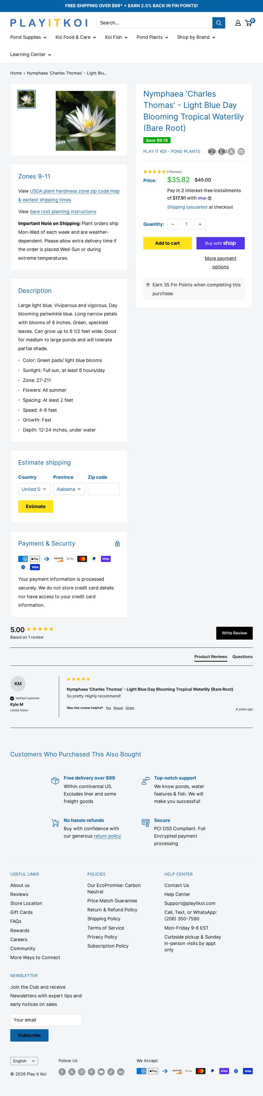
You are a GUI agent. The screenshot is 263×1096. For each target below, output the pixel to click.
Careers (18, 939)
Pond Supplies (25, 37)
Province (63, 477)
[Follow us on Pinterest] (91, 1072)
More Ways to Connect (35, 957)
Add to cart (167, 243)
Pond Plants (150, 37)
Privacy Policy (102, 937)
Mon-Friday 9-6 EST (186, 928)
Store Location (26, 903)
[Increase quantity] (200, 224)
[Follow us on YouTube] (101, 1072)
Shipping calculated (187, 207)
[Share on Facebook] (211, 151)
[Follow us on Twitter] (72, 1072)
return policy (107, 836)
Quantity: (153, 224)
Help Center (177, 894)
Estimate (36, 506)
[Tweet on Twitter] (231, 151)
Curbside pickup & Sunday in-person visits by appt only (192, 943)
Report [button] (118, 708)
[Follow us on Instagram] (81, 1072)
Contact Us (176, 885)
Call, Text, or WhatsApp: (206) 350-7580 (190, 915)
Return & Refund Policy (112, 909)
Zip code (97, 477)
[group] (37, 629)
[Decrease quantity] (172, 224)
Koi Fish (113, 37)
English (19, 1060)
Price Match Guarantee (112, 900)
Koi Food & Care (72, 37)
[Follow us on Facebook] (62, 1072)
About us (20, 885)
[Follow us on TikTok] (111, 1072)
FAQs (15, 921)
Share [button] (130, 708)
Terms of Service (105, 928)
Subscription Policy (108, 946)
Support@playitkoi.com (189, 903)
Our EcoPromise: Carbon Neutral (114, 888)
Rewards (19, 930)
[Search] (218, 23)
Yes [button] (108, 708)
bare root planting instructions (63, 211)
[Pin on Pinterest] (221, 151)
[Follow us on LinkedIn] (120, 1072)
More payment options (221, 263)
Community (22, 948)
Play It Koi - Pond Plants (171, 151)
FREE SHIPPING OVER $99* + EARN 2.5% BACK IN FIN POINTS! (131, 5)
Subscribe (29, 1035)
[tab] (210, 657)
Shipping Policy (103, 918)
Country (27, 477)
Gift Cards (21, 912)
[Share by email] (241, 151)
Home (16, 73)
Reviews (19, 894)
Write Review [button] (234, 632)
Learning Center (27, 54)
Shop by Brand (193, 37)
